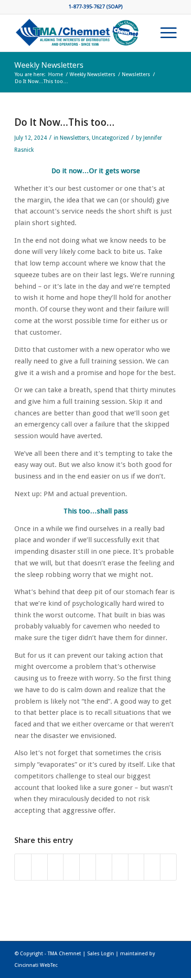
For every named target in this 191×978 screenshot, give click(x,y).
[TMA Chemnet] (79, 33)
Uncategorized (110, 138)
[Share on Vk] (136, 867)
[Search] (142, 33)
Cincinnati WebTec (35, 965)
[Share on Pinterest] (88, 867)
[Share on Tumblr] (120, 867)
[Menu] (164, 33)
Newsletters (74, 138)
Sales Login (100, 954)
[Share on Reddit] (152, 867)
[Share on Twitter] (39, 867)
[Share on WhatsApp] (71, 867)
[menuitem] (142, 33)
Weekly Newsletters (48, 65)
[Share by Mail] (168, 867)
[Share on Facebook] (23, 867)
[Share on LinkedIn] (104, 867)
